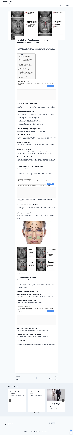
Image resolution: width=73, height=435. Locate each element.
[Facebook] (49, 423)
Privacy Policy (8, 424)
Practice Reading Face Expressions (25, 65)
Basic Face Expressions (23, 57)
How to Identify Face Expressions (25, 59)
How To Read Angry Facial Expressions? (27, 76)
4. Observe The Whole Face (25, 64)
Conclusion (20, 77)
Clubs (47, 2)
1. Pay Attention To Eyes (24, 60)
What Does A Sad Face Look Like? (26, 74)
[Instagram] (54, 423)
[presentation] (56, 395)
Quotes (67, 2)
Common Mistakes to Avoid (23, 69)
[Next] (63, 400)
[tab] (34, 412)
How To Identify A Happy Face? (25, 73)
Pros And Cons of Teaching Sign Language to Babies (48, 378)
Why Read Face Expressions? (24, 56)
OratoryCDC (20, 45)
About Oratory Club (9, 423)
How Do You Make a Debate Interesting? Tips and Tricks (25, 378)
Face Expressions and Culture (24, 67)
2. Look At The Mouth (24, 61)
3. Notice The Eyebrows (24, 63)
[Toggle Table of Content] (33, 55)
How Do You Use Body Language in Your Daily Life (55, 405)
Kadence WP (46, 431)
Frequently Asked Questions (24, 71)
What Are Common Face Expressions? (27, 72)
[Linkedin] (52, 423)
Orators (51, 2)
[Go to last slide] (10, 400)
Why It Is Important (22, 68)
